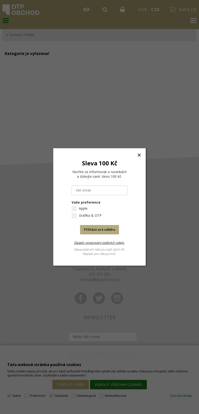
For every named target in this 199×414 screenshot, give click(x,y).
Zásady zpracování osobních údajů (99, 243)
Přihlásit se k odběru (99, 230)
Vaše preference (86, 202)
